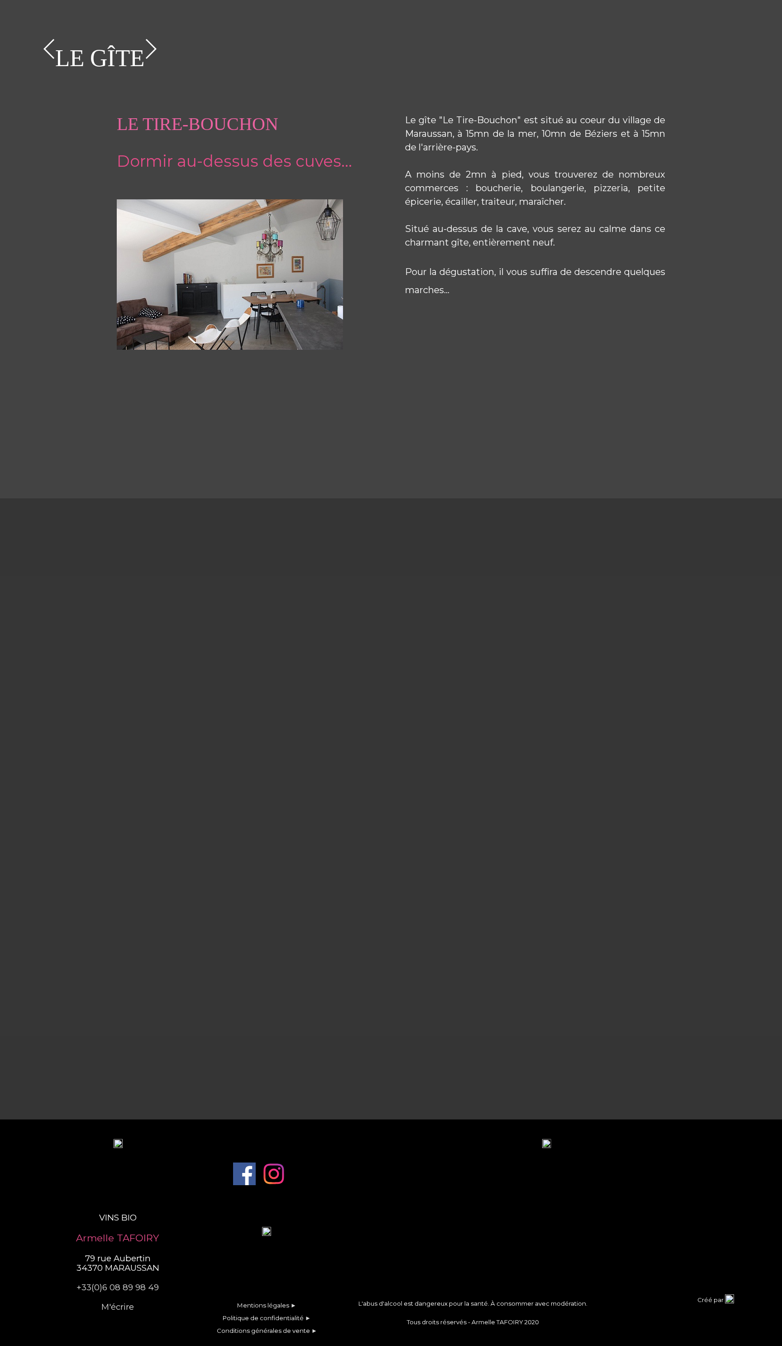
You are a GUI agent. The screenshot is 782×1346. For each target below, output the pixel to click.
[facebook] (244, 1174)
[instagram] (273, 1174)
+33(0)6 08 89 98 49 (117, 1287)
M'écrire (117, 1307)
